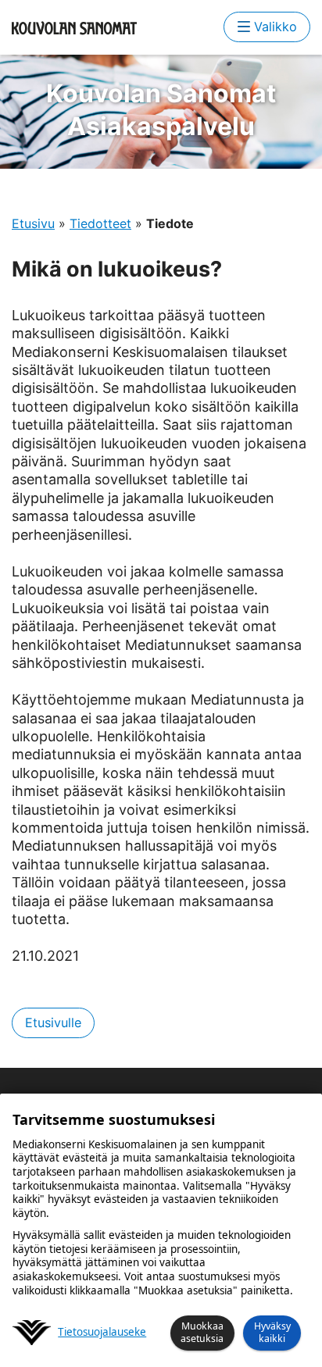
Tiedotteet (100, 223)
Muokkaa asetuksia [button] (202, 1332)
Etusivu (33, 223)
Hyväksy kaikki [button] (272, 1332)
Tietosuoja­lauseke (102, 1332)
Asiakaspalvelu (161, 109)
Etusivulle (53, 1022)
